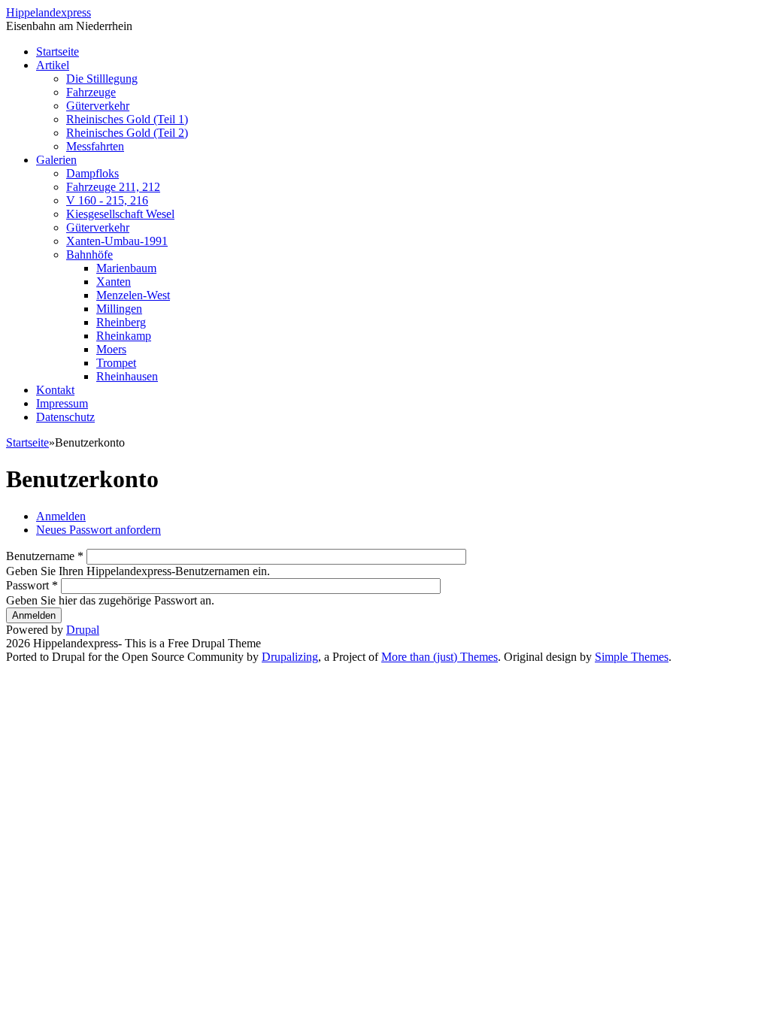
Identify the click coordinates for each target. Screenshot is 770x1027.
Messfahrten (95, 146)
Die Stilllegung (102, 78)
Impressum (62, 403)
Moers (111, 349)
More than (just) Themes (439, 656)
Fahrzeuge (91, 92)
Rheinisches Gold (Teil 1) (127, 119)
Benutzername (44, 556)
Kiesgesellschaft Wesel (120, 214)
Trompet (116, 362)
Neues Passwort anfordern (98, 529)
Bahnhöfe (89, 254)
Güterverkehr (97, 105)
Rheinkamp (123, 335)
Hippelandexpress (48, 12)
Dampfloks (92, 173)
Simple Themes (631, 656)
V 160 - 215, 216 (107, 200)
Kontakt (55, 389)
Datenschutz (65, 416)
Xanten (113, 281)
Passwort (32, 585)
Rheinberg (121, 322)
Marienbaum (126, 268)
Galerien (56, 159)
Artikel (52, 65)
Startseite (57, 51)
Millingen (119, 308)
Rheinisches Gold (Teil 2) (127, 132)
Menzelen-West (133, 295)
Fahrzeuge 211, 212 (113, 186)
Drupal (82, 629)
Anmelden (61, 516)
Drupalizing (290, 656)
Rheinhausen (127, 376)
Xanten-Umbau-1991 (117, 241)
